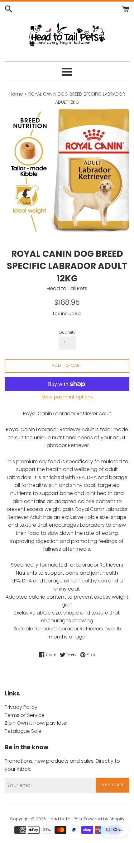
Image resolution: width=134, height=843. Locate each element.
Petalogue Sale (23, 731)
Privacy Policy (21, 707)
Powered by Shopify (104, 819)
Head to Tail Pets (65, 819)
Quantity (67, 332)
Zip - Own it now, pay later (36, 723)
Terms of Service (25, 715)
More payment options (67, 397)
